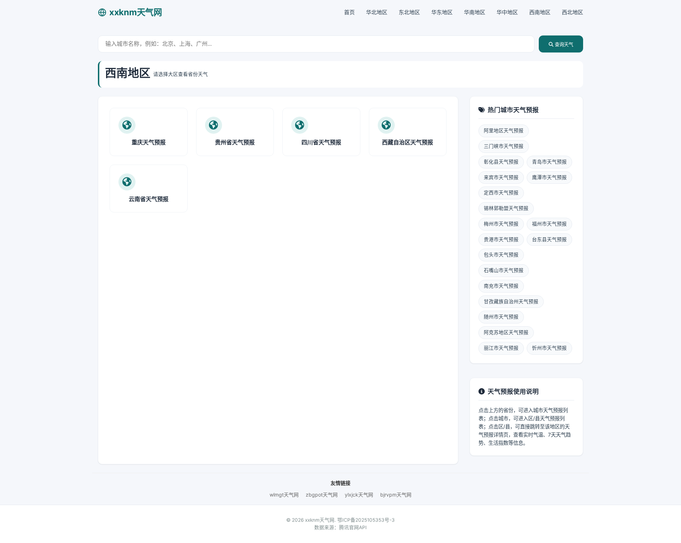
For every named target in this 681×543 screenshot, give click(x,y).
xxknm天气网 (135, 12)
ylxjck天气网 (359, 495)
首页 (349, 12)
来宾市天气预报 (501, 177)
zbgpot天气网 (322, 495)
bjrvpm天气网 (395, 495)
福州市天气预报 (549, 224)
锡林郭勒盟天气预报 (506, 208)
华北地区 (376, 12)
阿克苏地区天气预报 (506, 332)
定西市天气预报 (501, 192)
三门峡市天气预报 (504, 146)
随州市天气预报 (501, 317)
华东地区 (442, 12)
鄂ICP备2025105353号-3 (366, 520)
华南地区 (474, 12)
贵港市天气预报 (501, 239)
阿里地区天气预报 (504, 130)
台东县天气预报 (549, 239)
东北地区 (409, 12)
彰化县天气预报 (501, 162)
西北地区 (572, 12)
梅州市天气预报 (501, 224)
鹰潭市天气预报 (549, 177)
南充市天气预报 (501, 286)
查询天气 (563, 44)
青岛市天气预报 (549, 162)
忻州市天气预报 (549, 348)
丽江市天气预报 (501, 348)
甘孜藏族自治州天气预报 (511, 301)
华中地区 (507, 12)
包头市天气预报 (501, 254)
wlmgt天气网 (284, 495)
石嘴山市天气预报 (504, 270)
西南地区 (539, 12)
